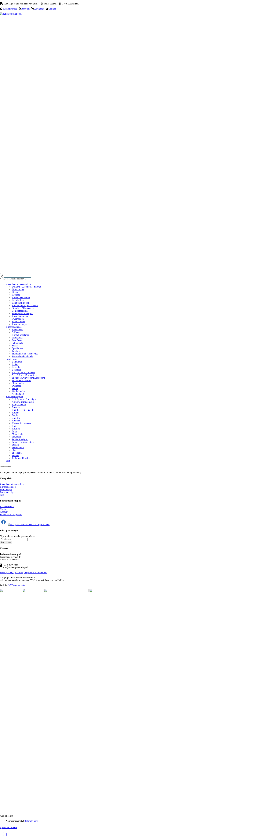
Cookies (19, 572)
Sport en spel (6, 489)
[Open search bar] (1, 275)
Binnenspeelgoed (8, 492)
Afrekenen (39, 8)
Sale (2, 495)
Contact (52, 8)
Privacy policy (7, 572)
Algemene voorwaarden (35, 572)
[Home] (11, 14)
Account (25, 8)
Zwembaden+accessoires (11, 484)
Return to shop (31, 821)
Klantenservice (10, 8)
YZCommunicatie (16, 585)
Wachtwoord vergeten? (11, 514)
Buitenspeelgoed (8, 487)
